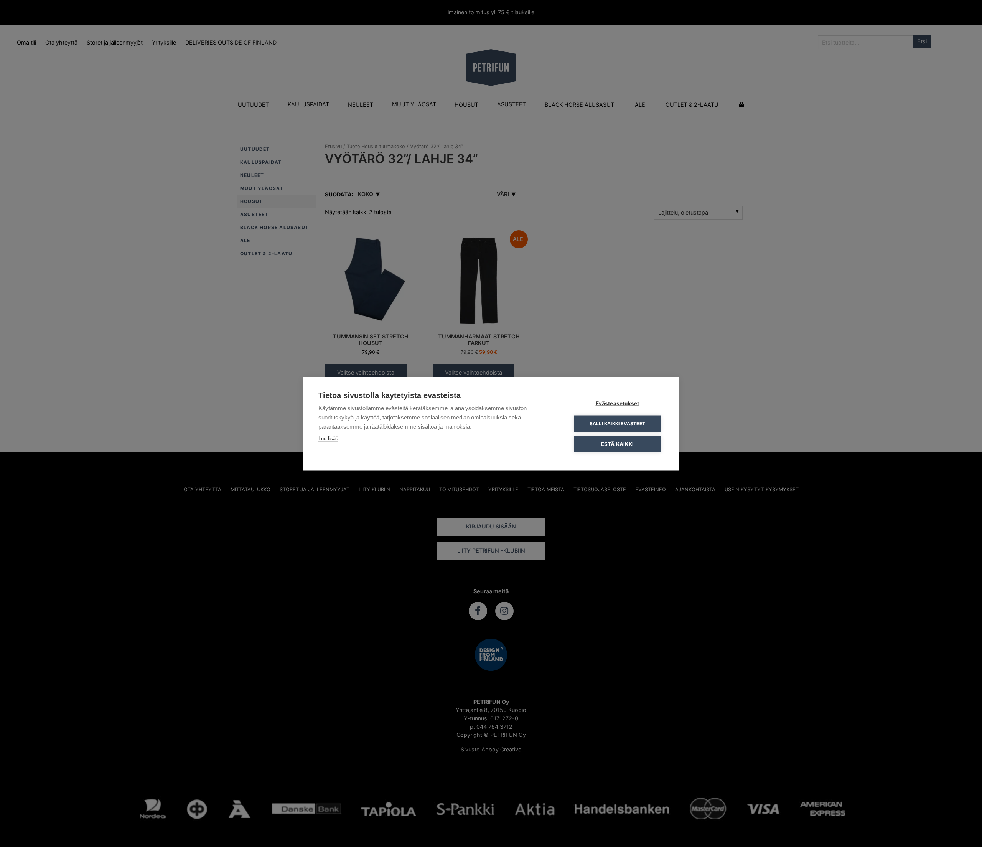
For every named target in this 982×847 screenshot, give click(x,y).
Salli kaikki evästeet (617, 423)
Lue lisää (328, 438)
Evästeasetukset (617, 403)
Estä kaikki (617, 444)
